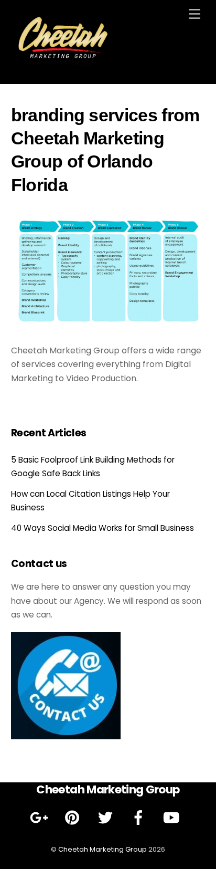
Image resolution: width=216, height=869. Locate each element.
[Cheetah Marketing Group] (63, 65)
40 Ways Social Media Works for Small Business (102, 527)
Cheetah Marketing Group (102, 849)
